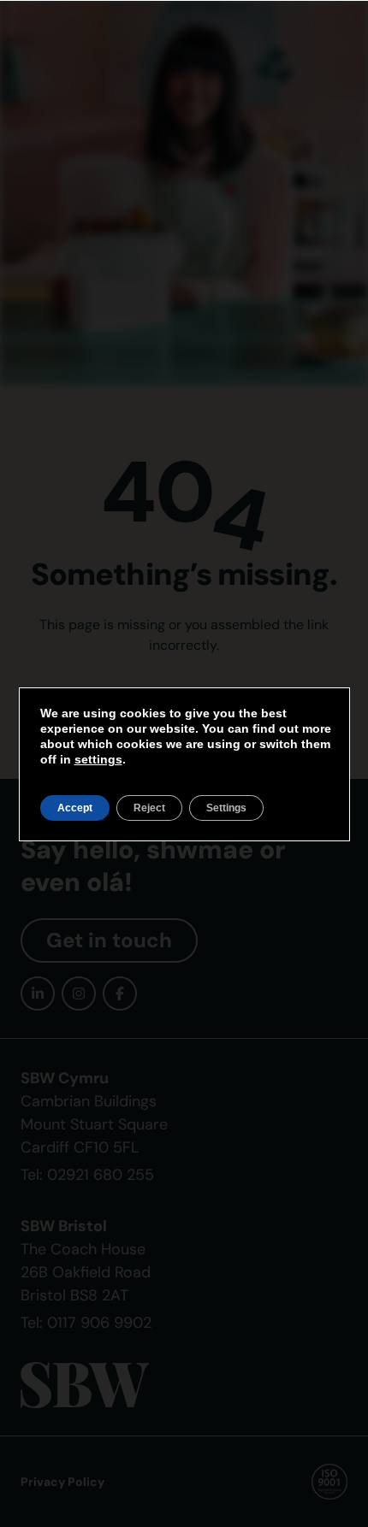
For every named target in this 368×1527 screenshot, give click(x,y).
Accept (74, 808)
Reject (149, 808)
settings (98, 759)
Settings (226, 808)
